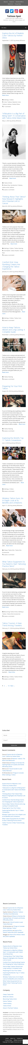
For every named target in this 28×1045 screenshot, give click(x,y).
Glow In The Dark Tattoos (10, 1008)
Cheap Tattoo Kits (9, 550)
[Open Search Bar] (26, 27)
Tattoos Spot (14, 16)
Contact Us (11, 1)
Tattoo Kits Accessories (13, 614)
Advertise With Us (20, 1)
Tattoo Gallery (7, 1003)
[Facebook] (7, 11)
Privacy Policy (18, 4)
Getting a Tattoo (9, 100)
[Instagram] (16, 11)
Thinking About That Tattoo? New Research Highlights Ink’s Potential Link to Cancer (14, 200)
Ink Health (7, 250)
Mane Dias (7, 185)
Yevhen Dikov (16, 104)
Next (12, 686)
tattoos (9, 104)
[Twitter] (12, 11)
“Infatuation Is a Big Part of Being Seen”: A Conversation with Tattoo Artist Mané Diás (14, 115)
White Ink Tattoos (8, 997)
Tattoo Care (17, 318)
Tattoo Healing (18, 248)
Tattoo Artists (8, 183)
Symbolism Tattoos (16, 185)
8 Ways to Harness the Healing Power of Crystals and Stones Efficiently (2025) (13, 764)
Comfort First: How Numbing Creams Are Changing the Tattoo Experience (11, 265)
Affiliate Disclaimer (18, 1040)
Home (7, 1038)
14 (9, 686)
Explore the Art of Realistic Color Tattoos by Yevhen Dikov (13, 35)
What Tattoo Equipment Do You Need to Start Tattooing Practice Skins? (14, 563)
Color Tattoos (8, 102)
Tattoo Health (15, 250)
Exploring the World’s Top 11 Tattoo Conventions (13, 439)
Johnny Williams (8, 930)
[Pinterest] (21, 11)
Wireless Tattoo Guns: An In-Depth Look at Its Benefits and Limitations (12, 500)
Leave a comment (9, 190)
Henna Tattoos (7, 1001)
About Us (6, 1)
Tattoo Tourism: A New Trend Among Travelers (12, 624)
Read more (5, 95)
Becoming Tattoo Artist (11, 612)
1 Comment (7, 106)
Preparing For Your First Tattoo (12, 387)
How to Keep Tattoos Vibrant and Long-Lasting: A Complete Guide (13, 329)
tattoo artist (5, 187)
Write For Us (10, 4)
